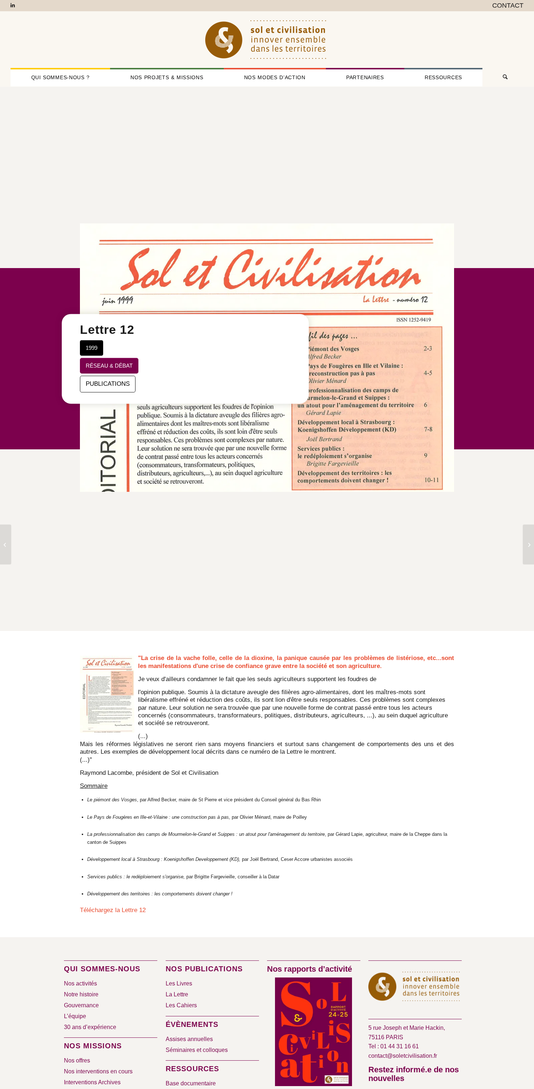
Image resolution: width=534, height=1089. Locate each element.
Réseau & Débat (109, 366)
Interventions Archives (92, 1082)
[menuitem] (506, 6)
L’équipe (75, 1016)
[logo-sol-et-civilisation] (267, 39)
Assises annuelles (189, 1039)
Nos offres (77, 1060)
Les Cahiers (181, 1005)
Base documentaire (191, 1083)
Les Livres (179, 983)
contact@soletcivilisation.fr (402, 1056)
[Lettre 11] (5, 544)
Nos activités (80, 983)
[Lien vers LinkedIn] (12, 5)
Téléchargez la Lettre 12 (113, 910)
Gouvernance (81, 1005)
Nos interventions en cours (98, 1071)
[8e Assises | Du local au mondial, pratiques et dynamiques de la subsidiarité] (528, 544)
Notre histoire (81, 994)
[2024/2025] (313, 1033)
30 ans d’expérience (90, 1027)
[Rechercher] (502, 77)
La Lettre (177, 994)
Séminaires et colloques (197, 1050)
